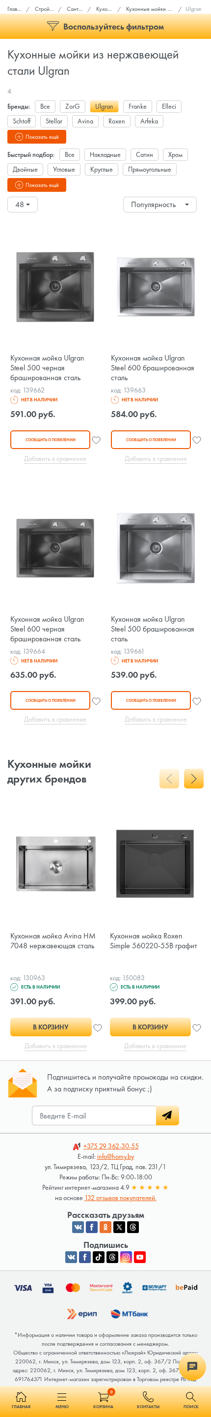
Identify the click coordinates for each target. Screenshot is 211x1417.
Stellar (54, 121)
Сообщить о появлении (51, 439)
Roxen (116, 121)
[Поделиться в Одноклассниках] (105, 1227)
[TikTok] (99, 1257)
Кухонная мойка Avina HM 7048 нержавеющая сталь (53, 941)
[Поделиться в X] (119, 1227)
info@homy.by (115, 1156)
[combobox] (22, 204)
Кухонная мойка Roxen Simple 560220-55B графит (153, 941)
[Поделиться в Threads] (133, 1227)
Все (45, 106)
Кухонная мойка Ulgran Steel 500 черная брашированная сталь (47, 368)
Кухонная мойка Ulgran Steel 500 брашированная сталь (152, 629)
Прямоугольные (149, 169)
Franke (138, 106)
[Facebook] (85, 1257)
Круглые (101, 169)
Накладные (105, 154)
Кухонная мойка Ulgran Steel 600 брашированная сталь (152, 368)
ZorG (72, 106)
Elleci (169, 106)
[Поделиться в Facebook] (92, 1227)
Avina (85, 121)
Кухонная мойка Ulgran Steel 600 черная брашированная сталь (47, 629)
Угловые (64, 169)
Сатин (144, 154)
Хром (175, 154)
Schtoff (21, 121)
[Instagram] (126, 1257)
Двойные (25, 169)
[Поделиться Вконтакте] (78, 1227)
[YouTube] (140, 1257)
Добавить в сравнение (55, 458)
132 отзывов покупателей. (120, 1197)
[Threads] (112, 1257)
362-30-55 (111, 1146)
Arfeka (149, 121)
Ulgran (104, 106)
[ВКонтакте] (71, 1257)
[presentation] (169, 778)
